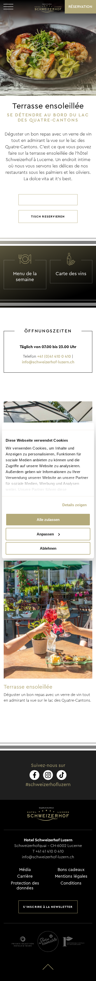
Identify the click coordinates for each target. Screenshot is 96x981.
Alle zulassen (48, 520)
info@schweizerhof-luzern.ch (48, 362)
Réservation (80, 7)
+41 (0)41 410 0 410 (54, 356)
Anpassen (45, 534)
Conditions (71, 883)
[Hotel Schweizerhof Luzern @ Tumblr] (61, 775)
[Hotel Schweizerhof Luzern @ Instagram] (48, 775)
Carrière (25, 876)
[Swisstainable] (48, 941)
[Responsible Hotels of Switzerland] (73, 941)
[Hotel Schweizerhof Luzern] (48, 8)
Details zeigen (74, 505)
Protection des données (25, 885)
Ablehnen (48, 548)
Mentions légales (71, 876)
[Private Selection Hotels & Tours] (22, 941)
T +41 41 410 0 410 (48, 851)
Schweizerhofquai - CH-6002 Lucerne (48, 846)
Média (25, 870)
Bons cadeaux (71, 870)
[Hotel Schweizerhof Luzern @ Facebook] (34, 775)
